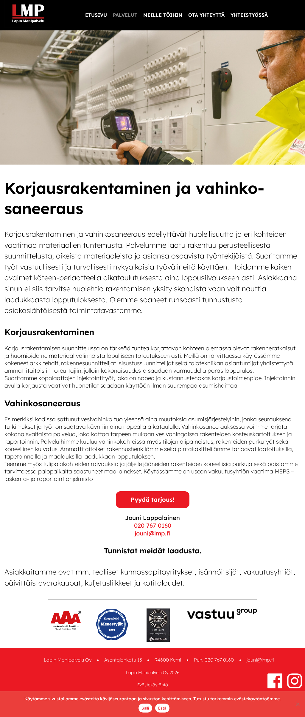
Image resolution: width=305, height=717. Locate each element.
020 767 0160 (152, 525)
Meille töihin (162, 15)
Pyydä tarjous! (153, 499)
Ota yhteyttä (206, 15)
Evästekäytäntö (152, 684)
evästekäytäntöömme (257, 698)
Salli (145, 708)
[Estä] (298, 704)
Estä (162, 708)
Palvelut (125, 15)
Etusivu (96, 15)
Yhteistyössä (249, 15)
